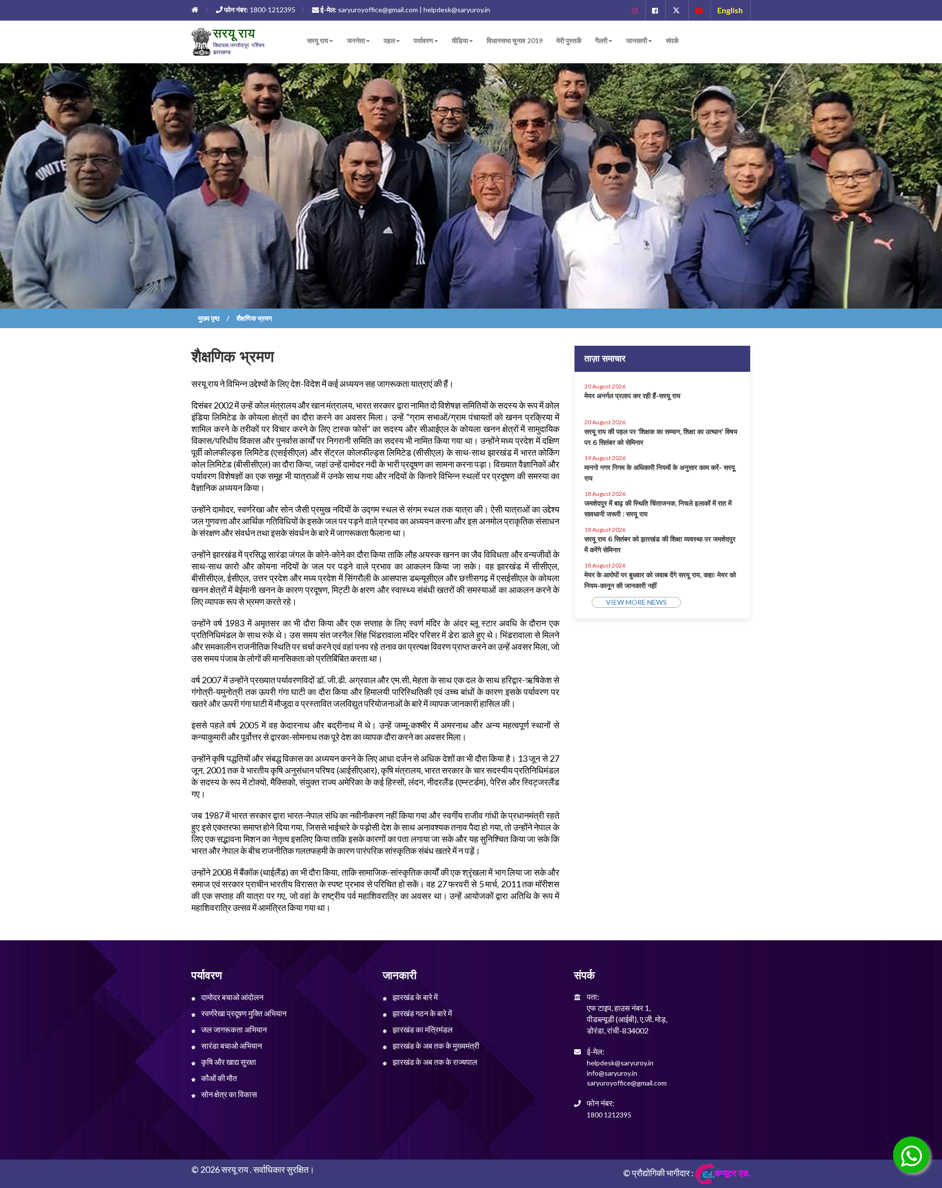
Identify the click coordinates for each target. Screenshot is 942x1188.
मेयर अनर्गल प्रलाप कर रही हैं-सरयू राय (632, 395)
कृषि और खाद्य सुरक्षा (228, 1061)
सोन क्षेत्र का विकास (228, 1094)
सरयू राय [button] (317, 40)
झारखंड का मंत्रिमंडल (422, 1029)
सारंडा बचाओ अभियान (231, 1045)
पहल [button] (389, 40)
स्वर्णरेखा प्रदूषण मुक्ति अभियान (243, 1013)
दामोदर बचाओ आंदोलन (231, 997)
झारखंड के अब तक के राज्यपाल (434, 1061)
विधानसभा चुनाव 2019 (515, 40)
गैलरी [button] (601, 40)
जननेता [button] (356, 40)
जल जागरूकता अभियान (233, 1029)
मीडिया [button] (460, 40)
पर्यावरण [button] (423, 40)
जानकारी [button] (636, 40)
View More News (636, 602)
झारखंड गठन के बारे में (421, 1013)
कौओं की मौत (218, 1078)
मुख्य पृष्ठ (208, 318)
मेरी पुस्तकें (568, 40)
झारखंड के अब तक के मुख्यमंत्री (435, 1045)
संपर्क (672, 40)
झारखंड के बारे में (414, 997)
